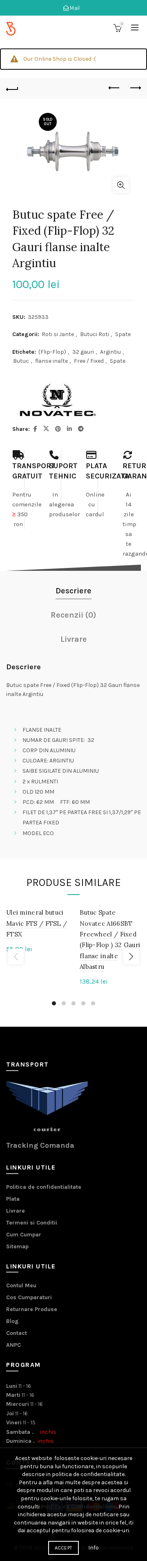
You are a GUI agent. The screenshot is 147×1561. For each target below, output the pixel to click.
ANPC (13, 1344)
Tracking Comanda (40, 1145)
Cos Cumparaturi (29, 1297)
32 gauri (83, 351)
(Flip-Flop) (52, 351)
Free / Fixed (89, 360)
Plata (13, 1198)
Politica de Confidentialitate (78, 1506)
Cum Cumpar (23, 1234)
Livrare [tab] (73, 639)
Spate (123, 334)
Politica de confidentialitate (43, 1186)
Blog (12, 1321)
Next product (135, 88)
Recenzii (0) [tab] (73, 615)
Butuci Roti (94, 334)
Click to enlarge (121, 185)
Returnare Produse (31, 1309)
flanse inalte (51, 360)
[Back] (12, 88)
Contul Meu (21, 1285)
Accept (64, 1548)
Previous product (114, 88)
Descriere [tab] (73, 590)
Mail (74, 8)
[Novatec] (57, 400)
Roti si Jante (58, 334)
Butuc (21, 360)
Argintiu (110, 351)
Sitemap (17, 1246)
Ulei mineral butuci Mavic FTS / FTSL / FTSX (36, 923)
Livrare (15, 1210)
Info (93, 1547)
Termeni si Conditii (31, 1222)
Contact (16, 1333)
